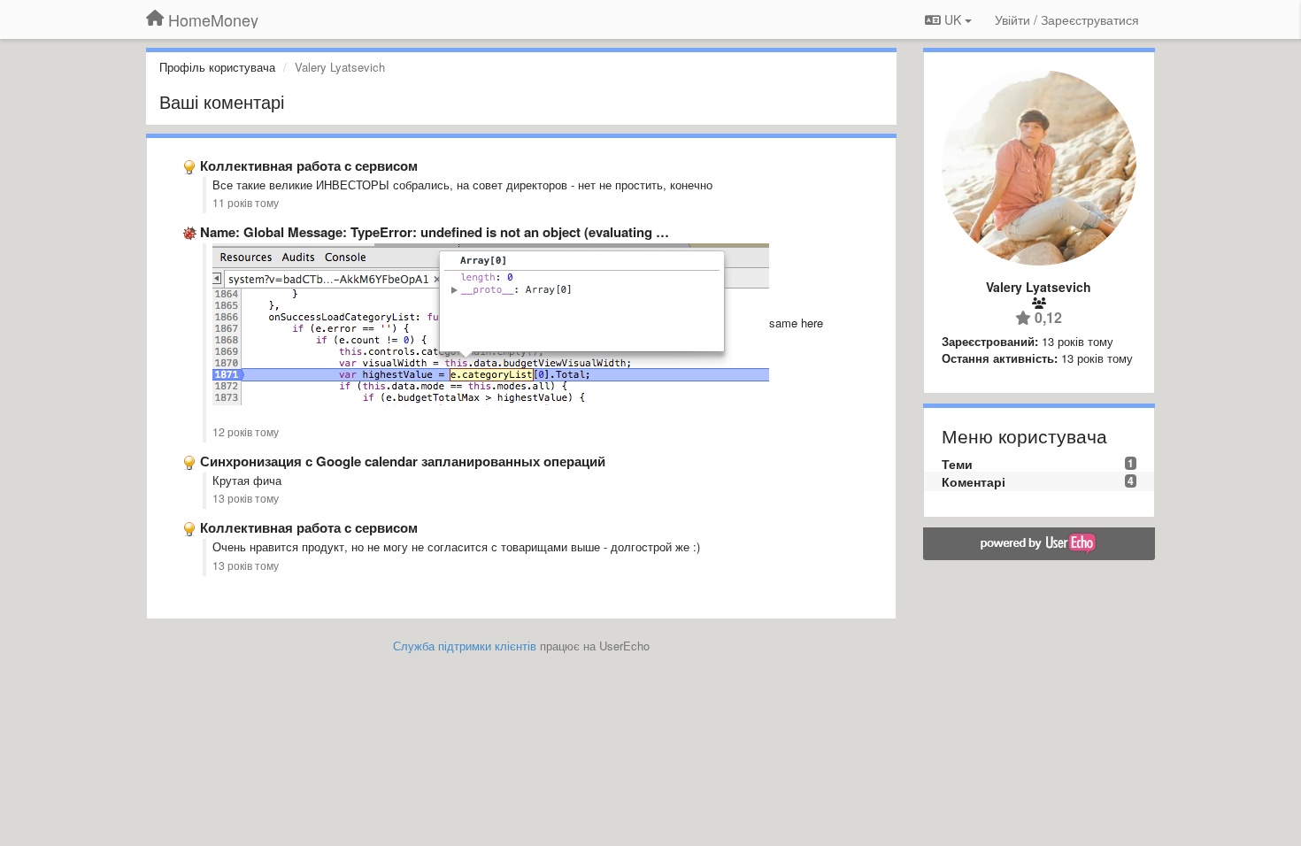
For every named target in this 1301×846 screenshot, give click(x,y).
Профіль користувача (217, 66)
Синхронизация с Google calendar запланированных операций (402, 461)
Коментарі (973, 481)
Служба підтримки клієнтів (464, 645)
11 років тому (245, 203)
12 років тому (245, 432)
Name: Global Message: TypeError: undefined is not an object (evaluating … (434, 232)
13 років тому (245, 498)
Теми (957, 464)
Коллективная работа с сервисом (309, 165)
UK (953, 19)
